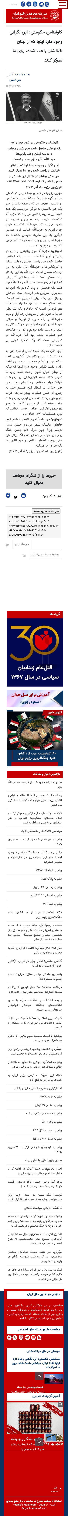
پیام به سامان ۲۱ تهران (48, 1105)
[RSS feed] (47, 4)
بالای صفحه (55, 1488)
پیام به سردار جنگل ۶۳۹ (47, 1130)
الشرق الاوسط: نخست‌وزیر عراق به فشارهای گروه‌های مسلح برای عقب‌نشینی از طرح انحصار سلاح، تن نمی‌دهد (35, 1239)
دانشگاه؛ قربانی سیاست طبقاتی (43, 1208)
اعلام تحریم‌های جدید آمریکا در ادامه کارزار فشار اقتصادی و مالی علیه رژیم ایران (35, 1171)
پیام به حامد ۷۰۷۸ (51, 1097)
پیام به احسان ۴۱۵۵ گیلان (46, 895)
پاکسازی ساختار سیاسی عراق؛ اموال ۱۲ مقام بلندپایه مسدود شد (35, 976)
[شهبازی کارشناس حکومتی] (34, 108)
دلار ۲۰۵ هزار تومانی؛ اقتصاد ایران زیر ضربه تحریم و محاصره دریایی (35, 950)
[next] (39, 1442)
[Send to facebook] (8, 495)
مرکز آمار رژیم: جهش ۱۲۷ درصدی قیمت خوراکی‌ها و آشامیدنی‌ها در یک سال (35, 1184)
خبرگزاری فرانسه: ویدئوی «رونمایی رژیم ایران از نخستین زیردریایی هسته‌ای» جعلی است (35, 1051)
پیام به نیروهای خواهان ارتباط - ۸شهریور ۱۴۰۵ (35, 842)
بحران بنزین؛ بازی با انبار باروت (43, 1160)
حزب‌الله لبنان (22, 545)
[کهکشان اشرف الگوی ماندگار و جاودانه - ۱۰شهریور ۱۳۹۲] (35, 1418)
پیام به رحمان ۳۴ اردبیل (47, 887)
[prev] (39, 1376)
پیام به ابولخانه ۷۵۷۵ (49, 870)
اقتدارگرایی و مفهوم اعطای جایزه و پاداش (37, 1088)
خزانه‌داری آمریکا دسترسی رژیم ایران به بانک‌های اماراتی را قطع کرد (35, 1077)
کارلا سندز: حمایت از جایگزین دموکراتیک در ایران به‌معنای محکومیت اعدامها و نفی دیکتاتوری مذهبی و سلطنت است (35, 818)
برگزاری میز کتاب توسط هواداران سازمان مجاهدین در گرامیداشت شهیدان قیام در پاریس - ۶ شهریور (35, 1257)
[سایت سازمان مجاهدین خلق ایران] (34, 16)
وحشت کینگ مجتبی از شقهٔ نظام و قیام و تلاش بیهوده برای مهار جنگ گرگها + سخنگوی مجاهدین (35, 800)
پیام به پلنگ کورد (51, 879)
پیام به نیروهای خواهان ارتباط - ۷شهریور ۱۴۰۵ (35, 1149)
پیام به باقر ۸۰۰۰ (52, 1122)
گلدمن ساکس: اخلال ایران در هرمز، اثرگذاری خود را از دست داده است (35, 963)
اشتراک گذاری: (52, 496)
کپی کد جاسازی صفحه (46, 511)
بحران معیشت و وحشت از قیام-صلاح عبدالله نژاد (35, 785)
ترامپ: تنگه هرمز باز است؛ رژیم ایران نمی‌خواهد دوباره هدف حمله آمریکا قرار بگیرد (35, 1197)
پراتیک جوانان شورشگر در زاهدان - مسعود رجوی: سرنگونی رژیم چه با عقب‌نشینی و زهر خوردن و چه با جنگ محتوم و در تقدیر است (35, 1221)
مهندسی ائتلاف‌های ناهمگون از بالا (41, 831)
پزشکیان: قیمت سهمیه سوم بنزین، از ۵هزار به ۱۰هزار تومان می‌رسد (35, 1038)
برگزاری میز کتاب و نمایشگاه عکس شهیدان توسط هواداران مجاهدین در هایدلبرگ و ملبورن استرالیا (35, 857)
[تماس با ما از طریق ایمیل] (33, 1337)
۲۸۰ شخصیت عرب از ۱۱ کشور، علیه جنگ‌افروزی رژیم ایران (35, 915)
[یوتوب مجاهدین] (34, 4)
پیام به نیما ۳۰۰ (52, 904)
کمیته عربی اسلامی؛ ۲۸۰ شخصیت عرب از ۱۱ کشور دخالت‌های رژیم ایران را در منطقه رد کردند (35, 1023)
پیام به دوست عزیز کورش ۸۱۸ (44, 1113)
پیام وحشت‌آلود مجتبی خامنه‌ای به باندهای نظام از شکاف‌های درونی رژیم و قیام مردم (35, 1064)
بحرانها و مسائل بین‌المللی (19, 77)
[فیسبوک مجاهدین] (23, 4)
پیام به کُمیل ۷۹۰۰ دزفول (47, 1139)
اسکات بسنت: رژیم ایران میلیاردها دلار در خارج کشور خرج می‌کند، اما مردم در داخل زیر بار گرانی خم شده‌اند (35, 1275)
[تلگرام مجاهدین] (41, 4)
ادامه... (21, 1318)
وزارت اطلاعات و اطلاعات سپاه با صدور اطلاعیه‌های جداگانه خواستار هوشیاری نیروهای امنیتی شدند (35, 1005)
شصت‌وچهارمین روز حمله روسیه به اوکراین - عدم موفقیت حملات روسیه (27, 1392)
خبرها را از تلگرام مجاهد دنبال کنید (34, 479)
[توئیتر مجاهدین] (28, 4)
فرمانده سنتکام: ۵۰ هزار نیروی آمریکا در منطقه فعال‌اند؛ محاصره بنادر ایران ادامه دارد (35, 989)
